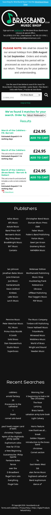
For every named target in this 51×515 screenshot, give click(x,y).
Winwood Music (37, 335)
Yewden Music (37, 351)
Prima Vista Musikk (13, 331)
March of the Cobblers (13, 150)
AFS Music (13, 222)
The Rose (37, 402)
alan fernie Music (37, 472)
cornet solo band (13, 418)
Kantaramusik (13, 285)
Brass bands (37, 410)
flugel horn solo (13, 476)
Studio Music (13, 347)
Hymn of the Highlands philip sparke (13, 437)
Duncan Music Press (37, 222)
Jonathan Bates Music (13, 273)
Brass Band (7, 87)
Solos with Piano (16, 89)
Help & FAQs (25, 103)
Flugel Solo (13, 484)
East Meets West (37, 464)
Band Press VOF (13, 230)
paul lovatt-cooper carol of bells (13, 427)
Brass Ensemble (19, 87)
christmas (37, 448)
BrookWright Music (13, 242)
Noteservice (37, 285)
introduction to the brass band (37, 443)
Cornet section (37, 452)
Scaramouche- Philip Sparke (13, 455)
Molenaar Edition (37, 269)
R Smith (13, 335)
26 (13, 400)
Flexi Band (43, 87)
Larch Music (13, 300)
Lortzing (38, 406)
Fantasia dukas (13, 460)
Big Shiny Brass (13, 238)
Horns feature (37, 426)
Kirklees (13, 292)
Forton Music (37, 238)
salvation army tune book (38, 414)
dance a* (37, 484)
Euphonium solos (13, 442)
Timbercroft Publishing (38, 323)
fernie (13, 464)
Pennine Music (13, 319)
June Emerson (13, 277)
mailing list (18, 30)
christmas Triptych (13, 432)
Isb (37, 468)
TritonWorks (37, 331)
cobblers (13, 392)
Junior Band (32, 87)
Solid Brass (13, 339)
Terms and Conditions (9, 508)
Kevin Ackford (13, 289)
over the (13, 468)
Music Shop (37, 277)
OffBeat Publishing (38, 292)
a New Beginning (13, 450)
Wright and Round (37, 347)
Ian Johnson (13, 269)
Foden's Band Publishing (37, 234)
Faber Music (37, 230)
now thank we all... (37, 430)
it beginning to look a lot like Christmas (37, 397)
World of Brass (38, 343)
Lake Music (13, 296)
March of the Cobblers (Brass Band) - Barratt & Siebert (13, 172)
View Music (9, 192)
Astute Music (13, 226)
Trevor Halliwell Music (37, 327)
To (38, 460)
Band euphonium (37, 480)
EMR (38, 226)
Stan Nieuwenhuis (13, 343)
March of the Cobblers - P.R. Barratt (13, 131)
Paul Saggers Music (37, 296)
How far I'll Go (13, 446)
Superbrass (13, 351)
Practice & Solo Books (32, 89)
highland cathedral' (37, 476)
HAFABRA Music (37, 250)
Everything (13, 480)
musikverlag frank (37, 281)
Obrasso (38, 289)
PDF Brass (37, 300)
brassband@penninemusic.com (28, 38)
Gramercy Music (37, 246)
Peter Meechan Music (13, 323)
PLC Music (13, 327)
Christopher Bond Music (37, 218)
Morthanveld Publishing (37, 273)
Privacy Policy (25, 508)
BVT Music (13, 246)
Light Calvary (37, 418)
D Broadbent (13, 472)
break (37, 434)
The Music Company (37, 319)
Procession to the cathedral (13, 405)
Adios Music (13, 218)
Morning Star (37, 392)
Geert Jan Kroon (37, 242)
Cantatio (13, 250)
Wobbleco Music (37, 339)
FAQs (34, 508)
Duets (13, 414)
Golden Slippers (37, 438)
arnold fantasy (13, 396)
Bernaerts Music (13, 234)
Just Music (13, 281)
